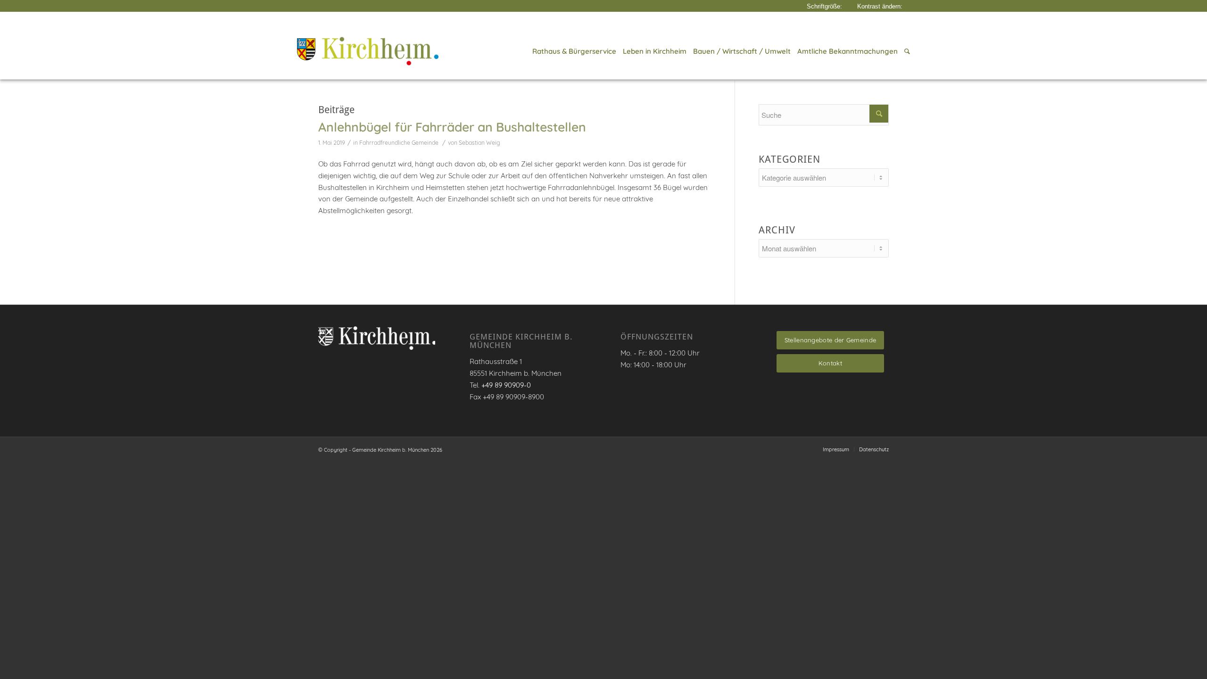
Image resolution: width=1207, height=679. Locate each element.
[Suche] (905, 51)
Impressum (836, 449)
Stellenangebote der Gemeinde (830, 340)
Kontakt (830, 363)
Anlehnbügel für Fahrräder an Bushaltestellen (452, 127)
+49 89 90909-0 (506, 385)
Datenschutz (874, 449)
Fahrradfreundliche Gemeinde (398, 142)
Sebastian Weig (479, 142)
